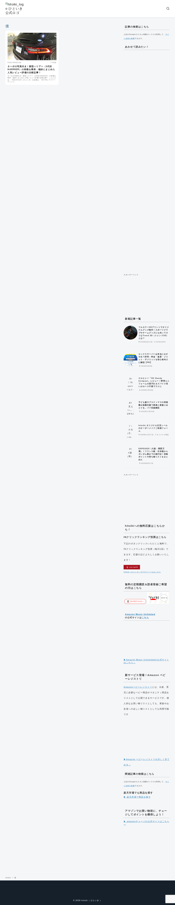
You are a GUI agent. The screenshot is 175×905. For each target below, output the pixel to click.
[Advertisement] (147, 160)
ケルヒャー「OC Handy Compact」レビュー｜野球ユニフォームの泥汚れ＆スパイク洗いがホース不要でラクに (154, 382)
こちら (145, 617)
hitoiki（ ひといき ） (91, 900)
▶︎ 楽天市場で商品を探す (137, 797)
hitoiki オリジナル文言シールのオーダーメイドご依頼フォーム (153, 428)
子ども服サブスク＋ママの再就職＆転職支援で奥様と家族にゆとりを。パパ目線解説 (153, 405)
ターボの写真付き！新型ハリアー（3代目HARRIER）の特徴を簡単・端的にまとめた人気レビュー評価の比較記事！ (31, 69)
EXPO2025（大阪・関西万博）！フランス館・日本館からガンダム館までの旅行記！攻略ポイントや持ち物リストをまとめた (153, 454)
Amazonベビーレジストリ (138, 687)
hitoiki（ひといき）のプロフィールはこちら (142, 572)
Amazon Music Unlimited (140, 614)
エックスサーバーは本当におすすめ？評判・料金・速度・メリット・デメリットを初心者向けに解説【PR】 (153, 358)
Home (8, 878)
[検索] (168, 8)
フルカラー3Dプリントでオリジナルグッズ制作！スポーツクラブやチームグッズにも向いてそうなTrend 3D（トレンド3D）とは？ (153, 332)
